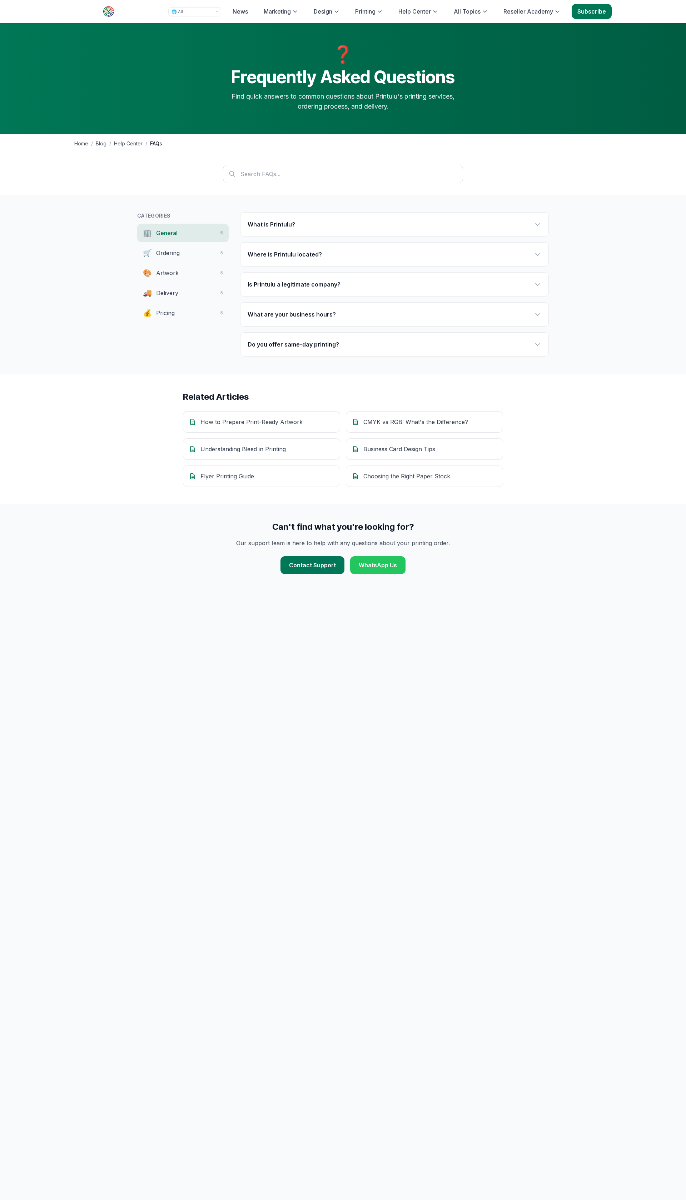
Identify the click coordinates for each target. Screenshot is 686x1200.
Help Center (414, 11)
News (240, 11)
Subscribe (591, 11)
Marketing (277, 11)
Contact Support (312, 565)
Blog (101, 143)
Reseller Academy (528, 11)
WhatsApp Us (378, 565)
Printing (365, 11)
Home (81, 143)
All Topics (467, 11)
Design (323, 11)
